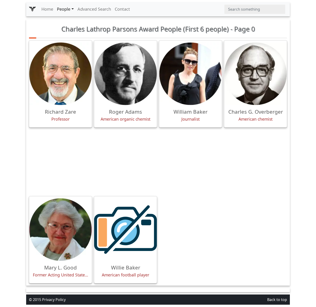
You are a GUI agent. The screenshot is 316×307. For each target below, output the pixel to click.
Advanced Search (94, 9)
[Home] (32, 9)
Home (47, 9)
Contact (122, 9)
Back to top (277, 299)
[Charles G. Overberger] (255, 73)
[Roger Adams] (125, 73)
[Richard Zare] (60, 73)
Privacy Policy (54, 299)
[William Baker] (190, 73)
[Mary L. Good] (60, 229)
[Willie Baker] (125, 229)
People (63, 9)
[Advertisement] (158, 161)
